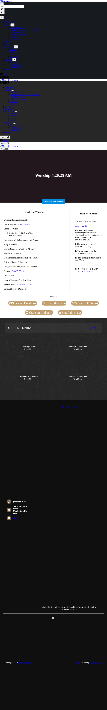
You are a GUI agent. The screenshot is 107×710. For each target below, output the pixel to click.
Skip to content (6, 1)
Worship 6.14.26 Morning (28, 376)
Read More (29, 349)
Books (13, 116)
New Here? (10, 87)
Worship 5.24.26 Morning (78, 376)
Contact (8, 132)
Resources (9, 111)
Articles (13, 113)
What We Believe (17, 92)
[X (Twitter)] (4, 83)
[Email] (7, 83)
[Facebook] (1, 83)
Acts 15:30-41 (87, 271)
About (7, 90)
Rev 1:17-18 (25, 224)
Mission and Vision (18, 99)
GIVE (5, 140)
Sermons (8, 123)
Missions (14, 101)
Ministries (9, 106)
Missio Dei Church (25, 663)
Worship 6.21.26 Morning (78, 346)
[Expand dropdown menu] (12, 90)
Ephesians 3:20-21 (24, 284)
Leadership (15, 104)
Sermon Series (16, 127)
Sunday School (16, 130)
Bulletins (14, 120)
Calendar (9, 109)
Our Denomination (18, 97)
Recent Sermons (17, 125)
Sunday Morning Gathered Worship (25, 94)
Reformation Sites (96, 663)
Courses (13, 118)
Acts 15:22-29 (18, 271)
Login (77, 663)
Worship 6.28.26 (29, 346)
